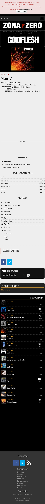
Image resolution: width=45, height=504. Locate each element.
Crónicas (20, 479)
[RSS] (28, 463)
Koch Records (31, 85)
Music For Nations (18, 85)
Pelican (3, 192)
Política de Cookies (22, 500)
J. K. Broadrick (17, 87)
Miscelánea (21, 485)
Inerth (2, 177)
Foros (19, 487)
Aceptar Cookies (21, 11)
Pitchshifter (4, 183)
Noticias (20, 472)
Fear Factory (4, 180)
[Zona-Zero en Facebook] (16, 463)
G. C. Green (26, 87)
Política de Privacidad (22, 498)
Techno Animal (5, 186)
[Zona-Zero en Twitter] (22, 463)
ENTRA (5, 18)
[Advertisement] (22, 115)
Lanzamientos (22, 481)
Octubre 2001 (16, 83)
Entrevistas (21, 477)
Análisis (20, 474)
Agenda (20, 483)
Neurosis (3, 189)
